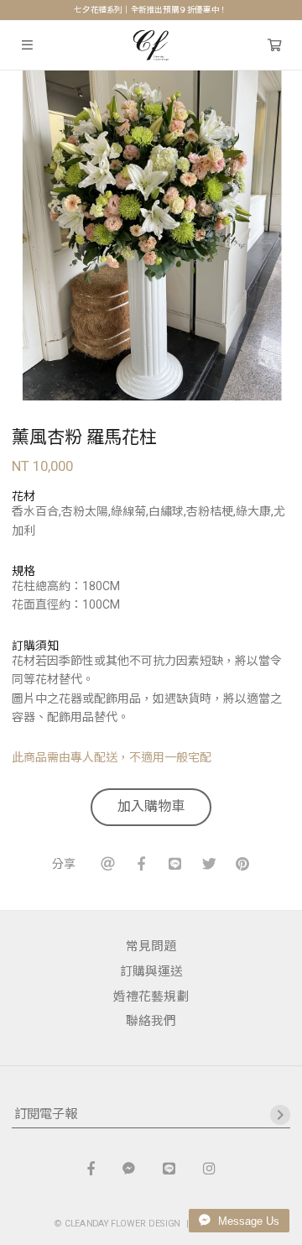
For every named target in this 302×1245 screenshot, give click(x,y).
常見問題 (151, 946)
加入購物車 (151, 806)
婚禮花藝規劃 (151, 996)
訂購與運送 (151, 971)
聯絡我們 (151, 1020)
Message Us (247, 1221)
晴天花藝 (151, 45)
